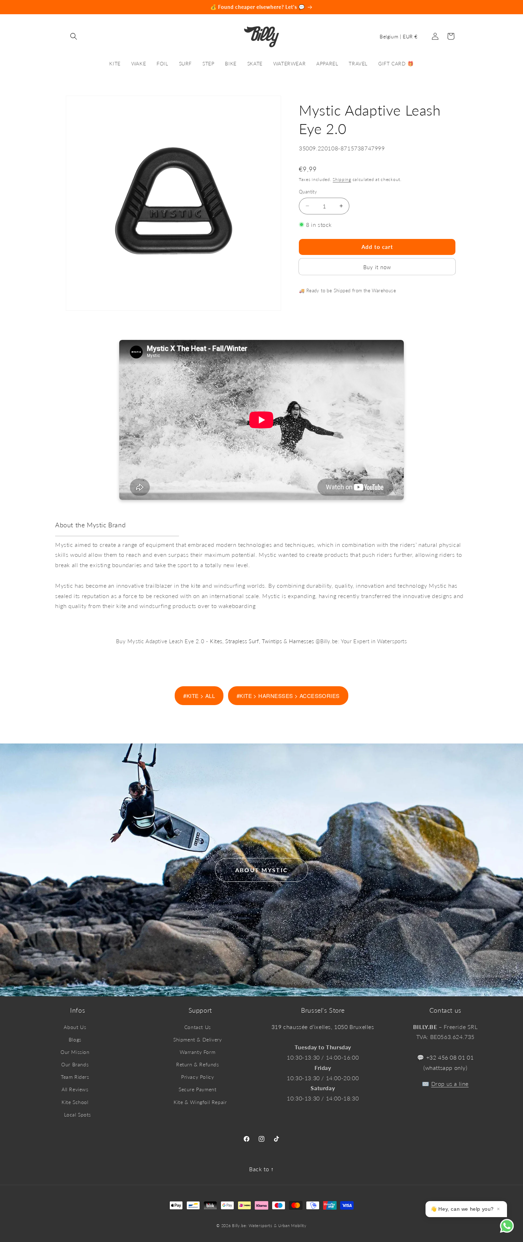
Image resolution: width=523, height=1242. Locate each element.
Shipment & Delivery (197, 1039)
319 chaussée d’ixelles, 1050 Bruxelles (322, 1026)
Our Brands (75, 1064)
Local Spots (77, 1115)
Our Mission (75, 1052)
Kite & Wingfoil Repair (200, 1102)
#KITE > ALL (199, 695)
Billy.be (239, 1225)
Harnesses (301, 641)
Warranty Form (197, 1052)
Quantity (308, 191)
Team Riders (75, 1077)
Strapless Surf (242, 641)
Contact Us (197, 1027)
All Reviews (75, 1089)
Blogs (75, 1039)
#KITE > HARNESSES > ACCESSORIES (288, 695)
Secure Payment (197, 1089)
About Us (75, 1027)
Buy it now (377, 266)
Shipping (342, 179)
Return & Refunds (197, 1064)
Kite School (75, 1102)
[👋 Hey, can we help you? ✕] (511, 1230)
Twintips (272, 641)
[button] (73, 36)
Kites (216, 641)
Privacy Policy (197, 1077)
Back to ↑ (261, 1169)
